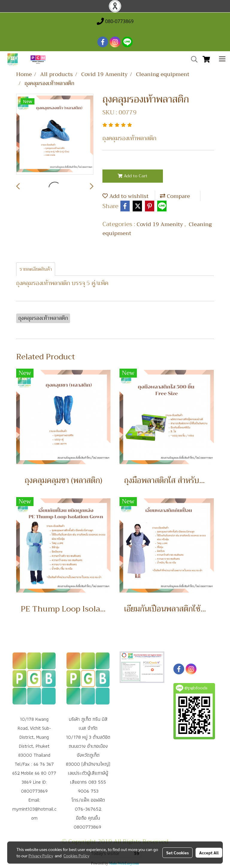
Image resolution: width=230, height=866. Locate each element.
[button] (192, 59)
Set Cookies (177, 852)
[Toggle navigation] (222, 59)
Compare (177, 196)
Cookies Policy (76, 855)
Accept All (209, 852)
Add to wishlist (128, 196)
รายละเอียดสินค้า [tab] (35, 269)
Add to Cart (134, 175)
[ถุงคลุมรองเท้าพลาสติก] (54, 134)
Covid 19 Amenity (160, 224)
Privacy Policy (40, 855)
